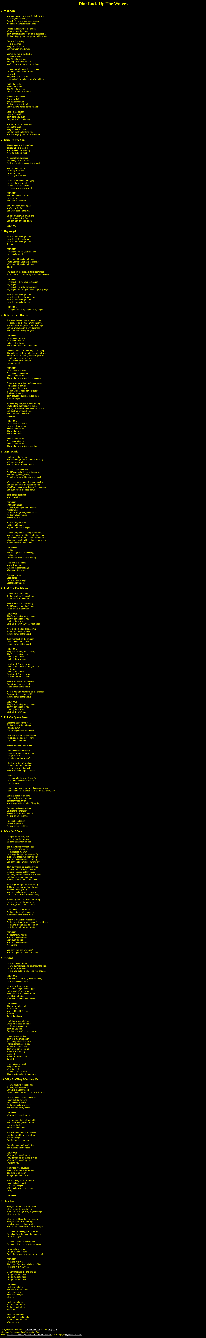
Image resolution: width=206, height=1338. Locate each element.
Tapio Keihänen (33, 1329)
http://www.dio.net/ (73, 1334)
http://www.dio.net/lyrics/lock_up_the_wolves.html (29, 1334)
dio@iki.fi (52, 1329)
